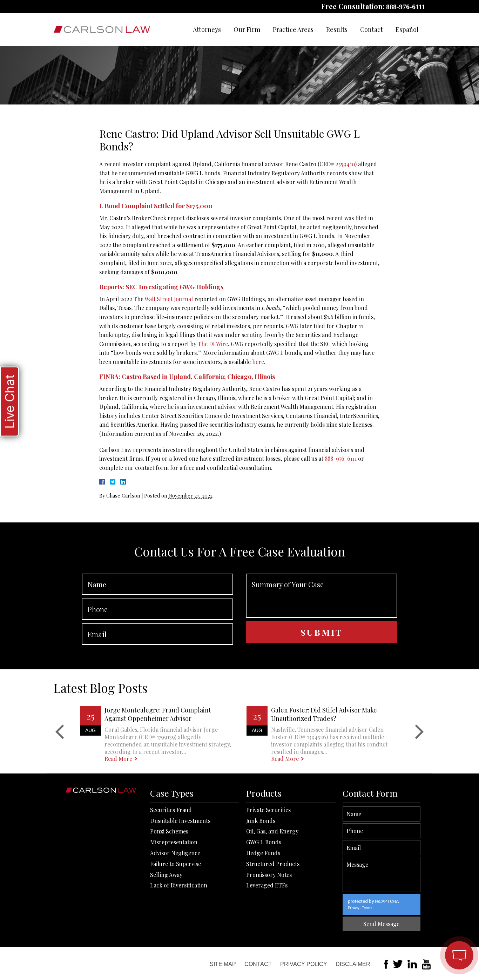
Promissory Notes (269, 874)
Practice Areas (293, 29)
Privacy (353, 908)
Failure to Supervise (175, 863)
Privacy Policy (303, 964)
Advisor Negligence (175, 853)
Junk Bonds (260, 820)
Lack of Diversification (178, 885)
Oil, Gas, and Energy (272, 831)
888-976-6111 (405, 7)
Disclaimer (353, 964)
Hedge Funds (263, 853)
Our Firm (247, 29)
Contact (371, 29)
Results (337, 29)
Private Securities (268, 809)
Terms (367, 908)
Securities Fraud (171, 809)
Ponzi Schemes (169, 831)
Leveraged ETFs (267, 885)
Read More (118, 758)
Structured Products (272, 863)
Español (407, 29)
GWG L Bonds (263, 842)
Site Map (223, 964)
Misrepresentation (173, 842)
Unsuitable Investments (180, 820)
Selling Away (166, 874)
